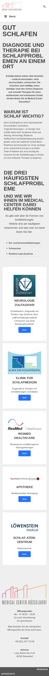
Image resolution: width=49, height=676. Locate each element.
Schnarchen (15, 248)
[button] (24, 243)
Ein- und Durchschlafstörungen (24, 243)
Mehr (24, 330)
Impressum (42, 669)
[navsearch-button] (44, 7)
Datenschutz (8, 674)
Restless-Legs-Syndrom (21, 254)
